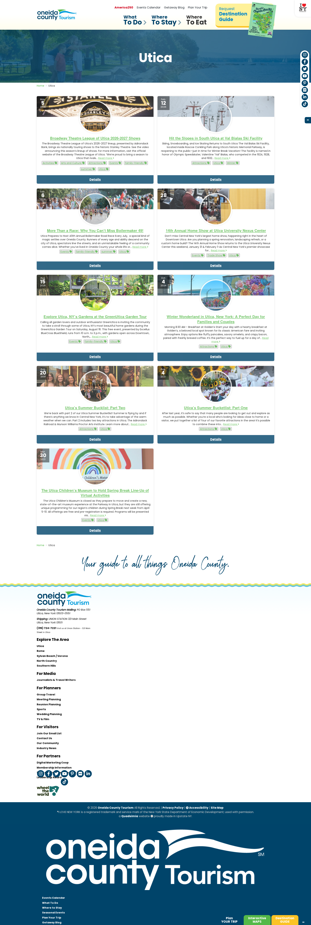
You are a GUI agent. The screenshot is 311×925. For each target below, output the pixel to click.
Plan (229, 920)
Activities (49, 163)
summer (87, 169)
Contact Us (44, 738)
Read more (105, 158)
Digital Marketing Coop (53, 762)
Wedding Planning (49, 714)
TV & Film (43, 719)
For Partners (48, 756)
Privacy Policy (173, 808)
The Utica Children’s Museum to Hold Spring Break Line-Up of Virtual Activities (95, 493)
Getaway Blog (174, 7)
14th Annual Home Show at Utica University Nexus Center (216, 230)
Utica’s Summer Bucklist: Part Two (95, 407)
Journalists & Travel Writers (56, 680)
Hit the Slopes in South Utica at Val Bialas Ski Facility (215, 138)
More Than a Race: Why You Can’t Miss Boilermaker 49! (95, 230)
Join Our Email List (49, 733)
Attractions (96, 163)
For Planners (49, 688)
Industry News (46, 748)
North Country (47, 661)
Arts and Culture (71, 163)
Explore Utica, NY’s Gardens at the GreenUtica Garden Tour (95, 316)
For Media (46, 673)
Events (114, 163)
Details (95, 179)
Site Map (217, 808)
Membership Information (54, 767)
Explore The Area (53, 639)
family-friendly (134, 163)
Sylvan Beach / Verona (52, 656)
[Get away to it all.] (155, 893)
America (123, 7)
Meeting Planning (49, 699)
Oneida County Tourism (116, 808)
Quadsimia (129, 816)
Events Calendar (149, 7)
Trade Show (215, 255)
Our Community (48, 743)
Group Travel (46, 694)
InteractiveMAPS (257, 920)
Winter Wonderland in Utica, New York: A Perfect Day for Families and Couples (216, 319)
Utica (102, 169)
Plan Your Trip (197, 7)
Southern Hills (46, 666)
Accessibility (198, 808)
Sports (41, 709)
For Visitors (47, 726)
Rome (41, 651)
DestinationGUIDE (285, 920)
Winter (231, 163)
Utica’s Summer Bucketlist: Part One (216, 407)
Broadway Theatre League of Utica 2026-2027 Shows (95, 138)
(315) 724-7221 (46, 628)
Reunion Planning (49, 704)
